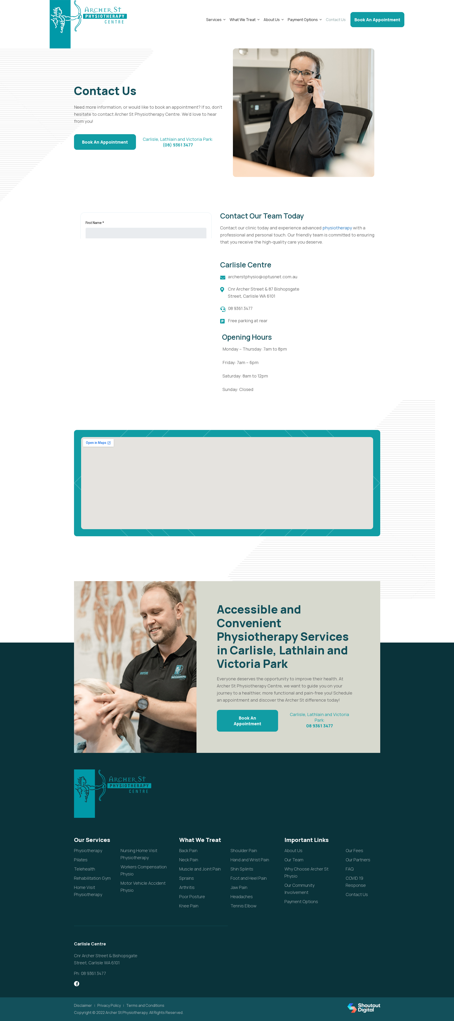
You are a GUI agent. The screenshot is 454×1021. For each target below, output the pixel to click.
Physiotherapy (88, 850)
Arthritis (187, 887)
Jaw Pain (239, 887)
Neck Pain (188, 859)
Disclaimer (83, 1005)
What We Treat (243, 19)
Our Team (293, 859)
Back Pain (188, 850)
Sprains (186, 878)
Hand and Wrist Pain (250, 859)
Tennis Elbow (244, 906)
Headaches (242, 896)
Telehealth (84, 869)
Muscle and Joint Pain (200, 869)
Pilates (80, 859)
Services (214, 19)
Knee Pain (188, 906)
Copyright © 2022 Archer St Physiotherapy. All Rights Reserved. (128, 1012)
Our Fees (354, 850)
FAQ (350, 869)
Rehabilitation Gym (92, 878)
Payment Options (303, 19)
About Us (272, 19)
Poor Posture (192, 896)
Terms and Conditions (145, 1005)
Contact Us (336, 19)
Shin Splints (242, 869)
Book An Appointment (377, 19)
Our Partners (358, 859)
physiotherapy (337, 228)
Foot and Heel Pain (249, 878)
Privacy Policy (109, 1005)
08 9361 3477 (319, 726)
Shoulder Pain (244, 850)
